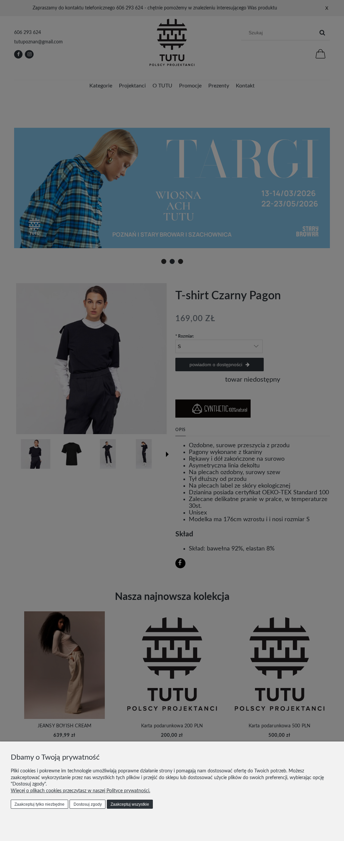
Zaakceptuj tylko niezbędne (39, 804)
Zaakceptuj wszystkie (130, 804)
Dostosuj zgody (88, 804)
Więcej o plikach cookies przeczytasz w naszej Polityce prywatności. (80, 791)
